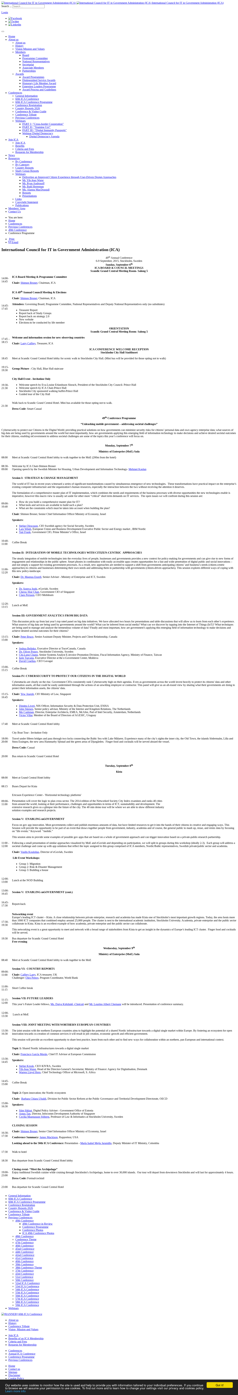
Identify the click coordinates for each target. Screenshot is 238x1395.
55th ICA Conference (27, 1292)
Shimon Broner (29, 282)
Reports (26, 192)
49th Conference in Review (37, 1223)
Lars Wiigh (25, 528)
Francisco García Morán (34, 1054)
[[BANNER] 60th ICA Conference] (21, 1314)
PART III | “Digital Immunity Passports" (44, 130)
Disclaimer (14, 1375)
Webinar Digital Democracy (37, 133)
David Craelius (27, 661)
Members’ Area (16, 208)
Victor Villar (25, 715)
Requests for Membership (29, 152)
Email (14, 242)
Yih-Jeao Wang (27, 1069)
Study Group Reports (27, 170)
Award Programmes (33, 77)
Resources (14, 158)
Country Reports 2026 (27, 108)
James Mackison (49, 1137)
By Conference (23, 161)
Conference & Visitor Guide (30, 111)
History (19, 45)
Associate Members (33, 67)
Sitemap (12, 1372)
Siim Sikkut (25, 1110)
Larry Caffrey (28, 343)
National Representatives (36, 61)
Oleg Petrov (32, 977)
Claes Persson (26, 595)
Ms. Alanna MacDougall (35, 189)
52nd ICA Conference (27, 1283)
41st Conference (24, 1258)
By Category (22, 164)
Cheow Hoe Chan (29, 591)
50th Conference (24, 1280)
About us (13, 39)
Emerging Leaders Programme (39, 86)
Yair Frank (25, 532)
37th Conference (24, 1270)
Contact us (14, 1369)
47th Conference (24, 1242)
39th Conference (24, 1264)
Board (25, 55)
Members (20, 52)
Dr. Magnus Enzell (31, 576)
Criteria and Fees (24, 149)
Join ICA (13, 139)
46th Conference (24, 1245)
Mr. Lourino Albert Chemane (105, 1004)
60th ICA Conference (27, 98)
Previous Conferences (27, 117)
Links (18, 199)
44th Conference (24, 1251)
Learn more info (15, 1391)
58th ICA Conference (27, 1301)
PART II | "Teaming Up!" (36, 127)
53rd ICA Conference (27, 1286)
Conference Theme (25, 1239)
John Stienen (26, 708)
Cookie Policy (16, 1378)
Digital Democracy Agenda (44, 136)
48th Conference (24, 1236)
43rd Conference (24, 1273)
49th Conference (17, 229)
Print (11, 239)
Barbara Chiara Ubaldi (33, 1098)
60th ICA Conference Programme (33, 102)
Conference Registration (28, 105)
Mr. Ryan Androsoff (33, 183)
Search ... (6, 6)
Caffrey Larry (28, 974)
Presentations (29, 195)
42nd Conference (24, 1255)
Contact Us (14, 211)
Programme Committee (35, 58)
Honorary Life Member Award (39, 83)
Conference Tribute (26, 114)
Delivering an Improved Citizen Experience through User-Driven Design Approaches (69, 177)
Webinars (20, 120)
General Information (26, 95)
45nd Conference (24, 1248)
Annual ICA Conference (21, 1353)
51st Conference (24, 1276)
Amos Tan (24, 1113)
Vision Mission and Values (30, 48)
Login (4, 12)
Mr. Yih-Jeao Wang (33, 180)
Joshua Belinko (27, 648)
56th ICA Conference (27, 1295)
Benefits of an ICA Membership (26, 1338)
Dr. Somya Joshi (28, 588)
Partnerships (29, 70)
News (11, 155)
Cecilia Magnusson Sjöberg (34, 1116)
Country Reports (24, 167)
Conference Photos (32, 1230)
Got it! (220, 1385)
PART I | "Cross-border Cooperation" (43, 123)
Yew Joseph (27, 694)
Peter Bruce (27, 636)
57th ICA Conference (27, 1298)
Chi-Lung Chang (28, 654)
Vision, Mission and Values (23, 1329)
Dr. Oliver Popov (28, 651)
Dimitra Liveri (27, 705)
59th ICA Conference (27, 1305)
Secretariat (28, 64)
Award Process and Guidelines (39, 89)
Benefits (19, 145)
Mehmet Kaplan (137, 469)
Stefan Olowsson (28, 525)
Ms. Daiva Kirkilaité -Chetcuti (67, 1004)
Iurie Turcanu (26, 657)
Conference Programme (35, 1226)
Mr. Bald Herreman (33, 186)
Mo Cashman (26, 712)
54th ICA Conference (27, 1289)
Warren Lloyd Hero (30, 1072)
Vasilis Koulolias (30, 851)
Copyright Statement (26, 202)
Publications (22, 205)
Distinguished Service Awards (38, 80)
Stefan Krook (26, 1066)
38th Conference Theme (28, 1267)
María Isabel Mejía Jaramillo (96, 1143)
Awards (19, 73)
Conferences (15, 92)
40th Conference (24, 1261)
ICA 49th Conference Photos (38, 1233)
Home (11, 36)
